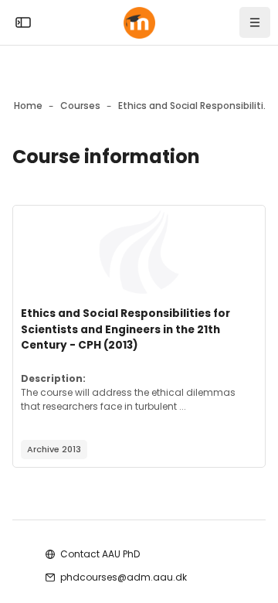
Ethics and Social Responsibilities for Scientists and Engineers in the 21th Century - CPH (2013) (125, 329)
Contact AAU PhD (100, 553)
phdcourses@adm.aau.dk (123, 577)
